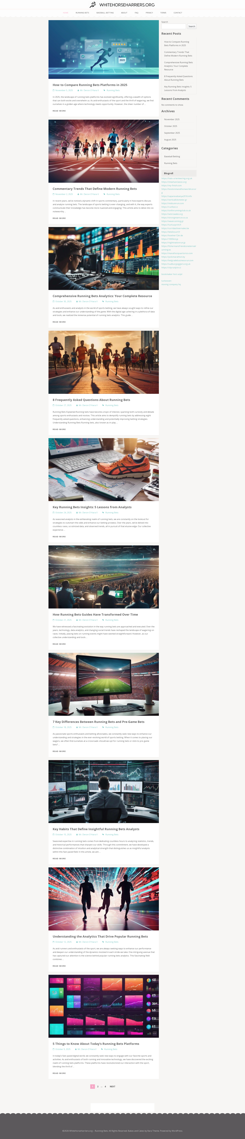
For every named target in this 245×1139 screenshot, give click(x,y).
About (124, 12)
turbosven (166, 280)
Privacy (149, 12)
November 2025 (172, 119)
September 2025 (172, 132)
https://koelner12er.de (172, 235)
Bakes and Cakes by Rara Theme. (144, 1130)
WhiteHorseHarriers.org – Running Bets (88, 1130)
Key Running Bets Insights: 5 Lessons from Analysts (92, 507)
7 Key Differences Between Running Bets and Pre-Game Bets (98, 722)
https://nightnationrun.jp (173, 242)
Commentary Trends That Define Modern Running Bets (95, 189)
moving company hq (171, 284)
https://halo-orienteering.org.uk (176, 178)
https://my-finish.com (171, 185)
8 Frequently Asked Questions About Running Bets (91, 400)
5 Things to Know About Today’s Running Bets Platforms (96, 1044)
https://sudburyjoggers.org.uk (175, 264)
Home (65, 12)
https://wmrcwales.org (172, 214)
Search (164, 22)
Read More (59, 110)
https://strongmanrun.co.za (174, 217)
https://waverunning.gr (172, 221)
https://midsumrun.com (172, 203)
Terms (163, 12)
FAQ (136, 12)
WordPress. (177, 1130)
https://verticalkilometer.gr (174, 199)
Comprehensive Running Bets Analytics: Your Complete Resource (102, 296)
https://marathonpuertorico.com (177, 253)
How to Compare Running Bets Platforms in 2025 (90, 85)
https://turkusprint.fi (171, 224)
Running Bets (82, 12)
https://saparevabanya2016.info (176, 196)
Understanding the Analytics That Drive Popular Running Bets (100, 936)
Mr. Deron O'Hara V (89, 90)
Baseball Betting (105, 12)
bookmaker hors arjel (171, 274)
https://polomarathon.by (173, 256)
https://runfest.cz (169, 207)
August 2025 (170, 139)
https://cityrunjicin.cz (171, 267)
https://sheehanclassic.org (174, 182)
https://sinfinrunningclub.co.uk (176, 210)
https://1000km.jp (169, 239)
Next (112, 1086)
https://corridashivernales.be (175, 228)
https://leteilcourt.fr (170, 231)
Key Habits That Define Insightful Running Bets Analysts (96, 829)
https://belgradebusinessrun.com (177, 260)
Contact (178, 12)
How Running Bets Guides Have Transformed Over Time (95, 614)
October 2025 (170, 126)
